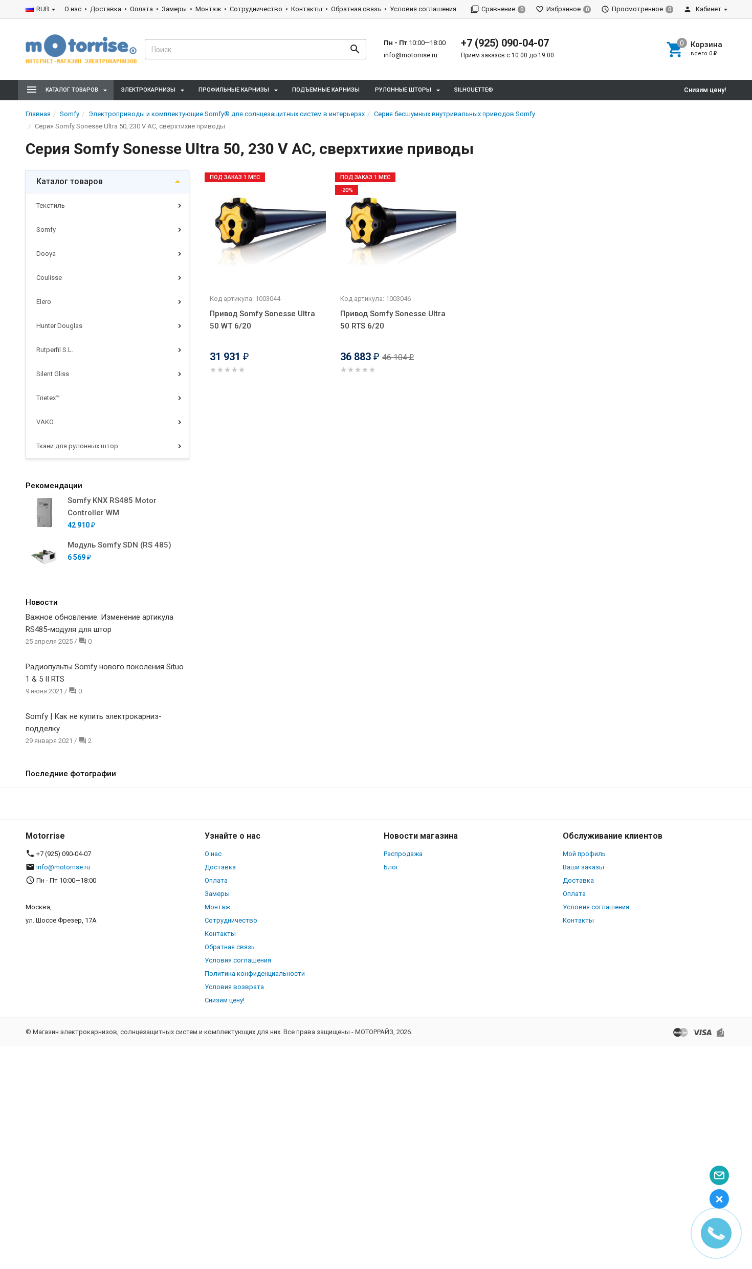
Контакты (306, 9)
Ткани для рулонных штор (77, 446)
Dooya (46, 253)
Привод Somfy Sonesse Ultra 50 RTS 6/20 (393, 320)
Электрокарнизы (148, 89)
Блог (391, 867)
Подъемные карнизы (326, 89)
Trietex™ (48, 398)
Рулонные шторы (403, 89)
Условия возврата (234, 987)
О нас (72, 9)
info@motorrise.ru (410, 55)
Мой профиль (584, 854)
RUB (42, 9)
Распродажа (403, 854)
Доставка (105, 9)
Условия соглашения (423, 9)
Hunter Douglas (59, 326)
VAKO (45, 422)
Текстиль (50, 205)
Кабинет (707, 9)
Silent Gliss (52, 374)
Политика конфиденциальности (255, 973)
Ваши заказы (583, 867)
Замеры (174, 9)
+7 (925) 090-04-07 (505, 43)
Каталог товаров (69, 181)
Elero (43, 301)
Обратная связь (356, 9)
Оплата (141, 9)
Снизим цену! (705, 90)
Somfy (46, 229)
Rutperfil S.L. (54, 350)
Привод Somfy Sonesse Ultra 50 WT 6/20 (262, 320)
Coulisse (49, 277)
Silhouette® (473, 89)
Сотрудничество (256, 9)
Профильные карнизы (233, 89)
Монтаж (208, 9)
